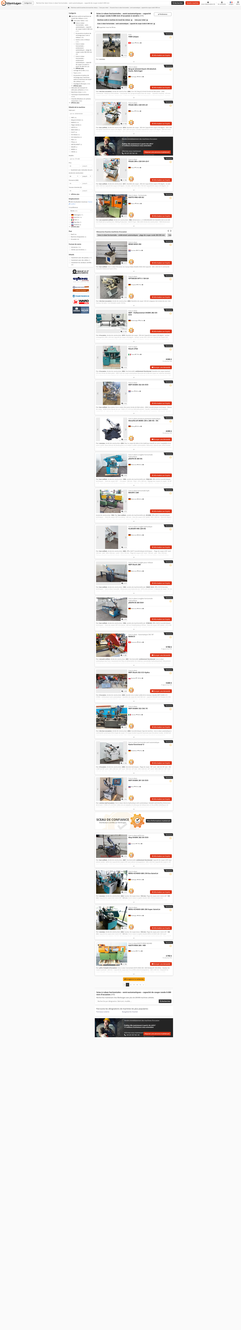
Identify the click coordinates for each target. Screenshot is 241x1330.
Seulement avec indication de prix (81, 170)
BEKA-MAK (75, 130)
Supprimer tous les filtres (107, 27)
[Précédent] (97, 45)
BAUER (74, 147)
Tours (77, 73)
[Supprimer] (131, 20)
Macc (73, 139)
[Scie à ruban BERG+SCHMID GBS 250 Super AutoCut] (111, 918)
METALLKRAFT (76, 144)
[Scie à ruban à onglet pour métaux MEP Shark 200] (111, 573)
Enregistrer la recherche (135, 979)
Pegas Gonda (76, 125)
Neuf (73, 234)
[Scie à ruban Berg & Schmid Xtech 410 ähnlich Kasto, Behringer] (111, 77)
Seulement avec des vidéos (80, 260)
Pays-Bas (77, 222)
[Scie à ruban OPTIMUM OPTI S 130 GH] (111, 287)
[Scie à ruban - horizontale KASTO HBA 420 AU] (111, 206)
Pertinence (163, 14)
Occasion (75, 239)
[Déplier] (133, 61)
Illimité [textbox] (73, 211)
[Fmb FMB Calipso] (111, 45)
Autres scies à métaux (83, 41)
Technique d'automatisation (80, 96)
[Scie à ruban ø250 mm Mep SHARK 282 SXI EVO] (111, 846)
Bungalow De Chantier (130, 1012)
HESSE (74, 152)
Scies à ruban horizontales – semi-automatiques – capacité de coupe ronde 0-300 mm (84, 27)
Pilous (74, 142)
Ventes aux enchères (78, 250)
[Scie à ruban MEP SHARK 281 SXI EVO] (111, 789)
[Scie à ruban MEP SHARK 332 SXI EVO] (111, 393)
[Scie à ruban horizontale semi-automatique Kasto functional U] (111, 753)
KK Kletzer (75, 135)
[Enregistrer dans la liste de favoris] (170, 37)
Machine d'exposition (78, 237)
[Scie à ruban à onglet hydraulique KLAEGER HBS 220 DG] (111, 537)
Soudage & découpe (82, 84)
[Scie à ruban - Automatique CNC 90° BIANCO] (111, 645)
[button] (238, 3)
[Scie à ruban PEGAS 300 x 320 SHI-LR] (111, 113)
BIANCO (75, 122)
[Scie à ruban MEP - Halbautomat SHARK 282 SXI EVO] (111, 321)
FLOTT (74, 132)
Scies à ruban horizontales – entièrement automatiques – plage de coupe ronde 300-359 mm (84, 49)
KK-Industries (76, 137)
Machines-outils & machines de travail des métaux (81, 17)
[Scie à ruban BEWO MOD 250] (111, 253)
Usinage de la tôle (81, 70)
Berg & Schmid (77, 120)
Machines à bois (78, 92)
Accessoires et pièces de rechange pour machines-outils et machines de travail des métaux (82, 78)
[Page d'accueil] (68, 7)
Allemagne (78, 215)
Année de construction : (76, 173)
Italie (76, 220)
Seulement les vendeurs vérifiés (81, 264)
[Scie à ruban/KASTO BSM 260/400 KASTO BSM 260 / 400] (111, 954)
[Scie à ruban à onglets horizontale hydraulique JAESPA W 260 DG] (111, 465)
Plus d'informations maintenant (158, 821)
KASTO (74, 127)
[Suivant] (125, 45)
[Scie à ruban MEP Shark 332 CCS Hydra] (111, 681)
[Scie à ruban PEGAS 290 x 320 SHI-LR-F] (111, 170)
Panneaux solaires (102, 1012)
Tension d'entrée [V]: (75, 187)
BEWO (74, 149)
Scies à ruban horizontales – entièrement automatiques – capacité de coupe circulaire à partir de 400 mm (83, 61)
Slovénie (77, 225)
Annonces (76, 247)
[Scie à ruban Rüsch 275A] (111, 357)
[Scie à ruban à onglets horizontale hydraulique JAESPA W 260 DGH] (111, 609)
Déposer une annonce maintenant (157, 152)
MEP (73, 117)
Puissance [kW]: (74, 180)
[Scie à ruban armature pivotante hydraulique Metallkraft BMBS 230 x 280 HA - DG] (111, 429)
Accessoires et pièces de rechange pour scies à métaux (83, 35)
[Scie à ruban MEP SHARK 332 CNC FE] (111, 717)
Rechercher (178, 3)
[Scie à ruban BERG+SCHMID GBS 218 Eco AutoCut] (111, 882)
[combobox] (80, 210)
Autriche (78, 217)
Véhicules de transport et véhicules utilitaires (79, 89)
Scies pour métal (81, 20)
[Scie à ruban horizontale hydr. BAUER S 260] (111, 501)
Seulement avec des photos (81, 258)
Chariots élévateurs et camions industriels (81, 100)
